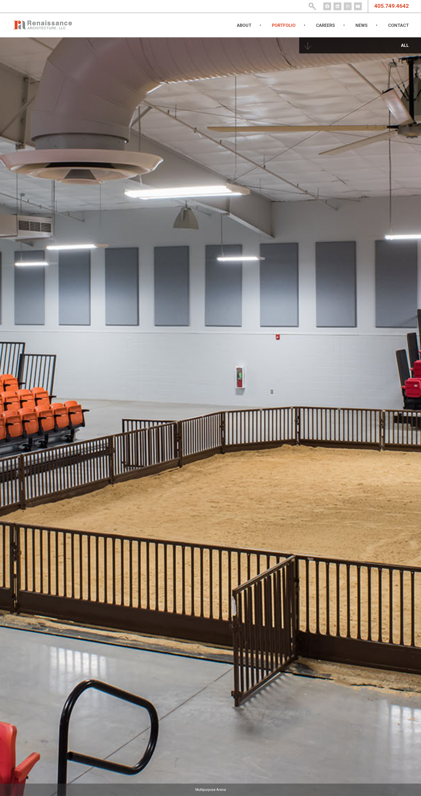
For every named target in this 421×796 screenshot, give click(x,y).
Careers (325, 25)
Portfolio (284, 25)
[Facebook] (327, 6)
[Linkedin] (337, 6)
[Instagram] (348, 6)
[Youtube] (358, 6)
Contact (398, 25)
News (361, 25)
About (244, 25)
